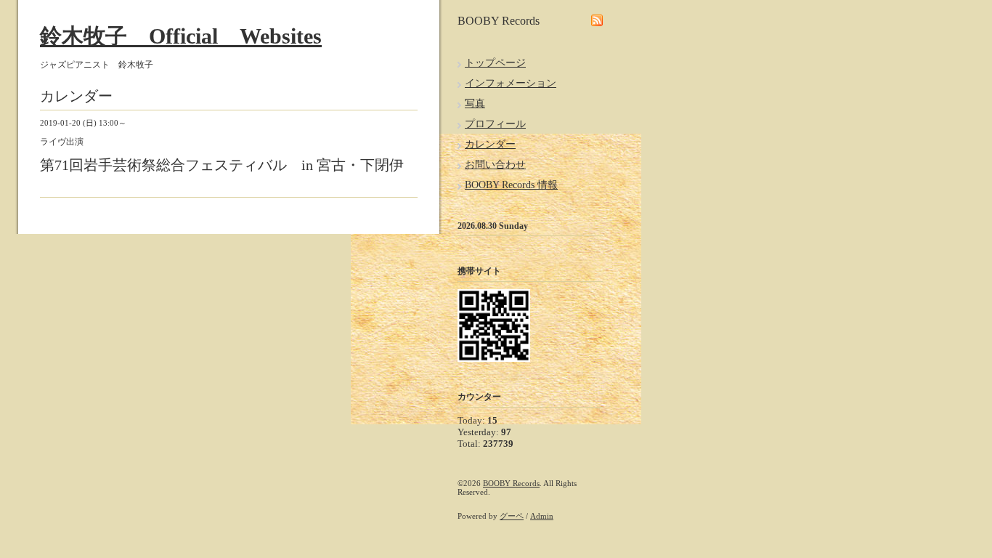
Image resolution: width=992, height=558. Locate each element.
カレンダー (490, 144)
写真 (475, 103)
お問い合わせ (495, 164)
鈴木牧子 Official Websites (181, 36)
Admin (541, 516)
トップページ (495, 62)
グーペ (512, 516)
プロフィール (495, 123)
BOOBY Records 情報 (511, 184)
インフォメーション (510, 83)
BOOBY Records (511, 483)
